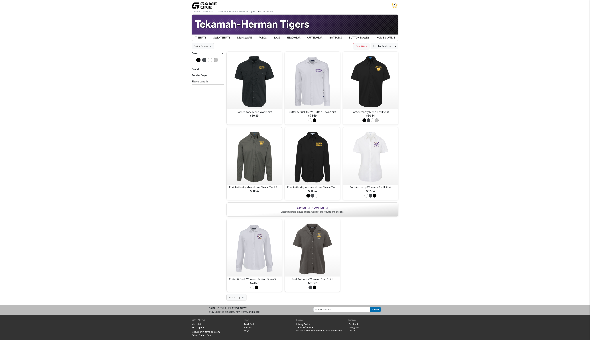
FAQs (246, 330)
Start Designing (254, 103)
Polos (263, 37)
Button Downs (359, 37)
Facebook (353, 324)
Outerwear (314, 37)
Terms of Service (304, 327)
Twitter (352, 330)
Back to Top (236, 297)
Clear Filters (361, 46)
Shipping (248, 327)
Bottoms (335, 37)
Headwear (293, 37)
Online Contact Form (202, 335)
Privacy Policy (303, 324)
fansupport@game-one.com (206, 331)
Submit (375, 309)
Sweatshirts (221, 37)
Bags (277, 37)
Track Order (250, 324)
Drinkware (244, 37)
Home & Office (386, 37)
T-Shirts (200, 37)
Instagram (353, 327)
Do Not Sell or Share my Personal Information (319, 330)
